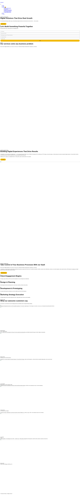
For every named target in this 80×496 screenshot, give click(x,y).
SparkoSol (1, 2)
